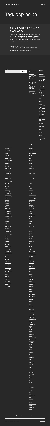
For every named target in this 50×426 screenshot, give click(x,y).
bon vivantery (20, 47)
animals (30, 155)
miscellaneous (32, 294)
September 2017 (8, 181)
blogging (31, 166)
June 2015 (7, 219)
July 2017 (7, 183)
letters (30, 277)
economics (31, 206)
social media (31, 362)
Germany (31, 238)
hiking (30, 246)
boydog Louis (32, 173)
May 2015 (7, 221)
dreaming (31, 205)
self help (31, 350)
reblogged (31, 342)
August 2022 (7, 150)
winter (30, 400)
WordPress (42, 421)
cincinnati (31, 190)
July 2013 (7, 256)
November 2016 (8, 193)
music (30, 302)
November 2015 (8, 213)
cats (30, 181)
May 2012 (7, 277)
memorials (31, 289)
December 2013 (8, 249)
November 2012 (8, 268)
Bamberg (31, 161)
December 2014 (8, 229)
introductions (32, 268)
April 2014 (7, 243)
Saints (30, 347)
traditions (31, 390)
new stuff (31, 306)
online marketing (32, 317)
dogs (30, 203)
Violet (30, 397)
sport (30, 367)
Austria (30, 158)
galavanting (23, 48)
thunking (21, 46)
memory (31, 291)
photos (30, 329)
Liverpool (34, 48)
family (30, 221)
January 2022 (8, 158)
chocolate (31, 185)
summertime (31, 370)
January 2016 (7, 209)
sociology (31, 364)
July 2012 (7, 274)
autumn (30, 160)
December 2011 (8, 286)
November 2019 (8, 173)
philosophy (31, 327)
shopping (31, 352)
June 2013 (7, 258)
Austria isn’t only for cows (32, 83)
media (30, 287)
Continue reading (25, 41)
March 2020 (7, 166)
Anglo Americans (32, 153)
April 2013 (7, 261)
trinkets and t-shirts (28, 50)
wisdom (30, 402)
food (30, 228)
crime (30, 191)
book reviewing (32, 171)
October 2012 (8, 269)
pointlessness (32, 334)
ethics (30, 216)
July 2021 (7, 161)
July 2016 (7, 200)
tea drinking (31, 372)
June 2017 (7, 185)
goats (30, 239)
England (30, 213)
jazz (30, 272)
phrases (30, 331)
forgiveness (31, 231)
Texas (30, 375)
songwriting (31, 365)
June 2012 (7, 276)
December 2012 (8, 266)
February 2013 (8, 263)
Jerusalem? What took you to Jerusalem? (32, 73)
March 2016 (7, 206)
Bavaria (30, 165)
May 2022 (7, 153)
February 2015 (8, 226)
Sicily (30, 354)
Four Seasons (18, 48)
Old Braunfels (32, 316)
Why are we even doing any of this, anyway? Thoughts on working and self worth (32, 78)
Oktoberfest (31, 314)
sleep (30, 359)
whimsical (31, 399)
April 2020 (7, 165)
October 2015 (8, 214)
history (30, 248)
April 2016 (7, 205)
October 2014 (8, 233)
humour (30, 258)
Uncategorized (32, 395)
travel (30, 394)
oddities (30, 312)
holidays (31, 249)
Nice (15, 50)
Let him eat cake (29, 48)
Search (6, 69)
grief (30, 243)
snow (30, 360)
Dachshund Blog (32, 198)
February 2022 (8, 156)
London (38, 48)
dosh (24, 47)
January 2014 (7, 248)
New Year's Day (32, 307)
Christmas (31, 186)
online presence (32, 319)
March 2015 (7, 224)
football (30, 229)
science (30, 349)
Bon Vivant (15, 47)
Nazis (30, 304)
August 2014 (7, 236)
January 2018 (7, 180)
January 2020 (8, 170)
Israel (30, 269)
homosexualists (32, 251)
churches (31, 188)
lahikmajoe (41, 73)
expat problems (32, 219)
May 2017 (7, 186)
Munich (30, 301)
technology (31, 374)
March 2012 (7, 281)
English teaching (32, 214)
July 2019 (7, 175)
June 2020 (7, 163)
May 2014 (7, 241)
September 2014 (8, 234)
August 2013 (7, 254)
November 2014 (8, 231)
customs (31, 196)
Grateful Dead (32, 241)
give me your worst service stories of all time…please (32, 87)
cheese (30, 183)
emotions (31, 209)
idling (30, 259)
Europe (30, 218)
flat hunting (31, 226)
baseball (30, 163)
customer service (32, 195)
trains (30, 392)
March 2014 (7, 244)
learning (30, 276)
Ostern (30, 321)
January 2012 (7, 284)
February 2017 (8, 191)
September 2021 (8, 160)
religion (30, 344)
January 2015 (7, 228)
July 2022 (7, 151)
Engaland (31, 211)
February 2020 (8, 168)
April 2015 (7, 223)
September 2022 (8, 148)
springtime (31, 369)
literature (31, 279)
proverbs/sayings (32, 337)
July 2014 (7, 238)
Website (43, 4)
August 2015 (7, 218)
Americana (31, 150)
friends (30, 233)
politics (30, 336)
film (30, 223)
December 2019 (8, 171)
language (31, 274)
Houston (31, 253)
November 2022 (8, 146)
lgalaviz (40, 104)
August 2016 (7, 198)
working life (31, 407)
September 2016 (8, 196)
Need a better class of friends (42, 80)
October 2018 (8, 176)
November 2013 (8, 251)
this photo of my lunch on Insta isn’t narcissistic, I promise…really (32, 91)
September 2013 (8, 253)
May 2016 (7, 203)
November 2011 (8, 287)
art (29, 156)
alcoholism (31, 148)
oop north (19, 50)
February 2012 (8, 282)
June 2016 (7, 201)
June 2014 (7, 239)
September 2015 (8, 216)
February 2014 (8, 246)
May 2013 (7, 259)
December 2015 (8, 211)
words (30, 405)
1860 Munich (31, 146)
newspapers (31, 309)
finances (17, 46)
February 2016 (8, 208)
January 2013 (7, 264)
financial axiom (13, 48)
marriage (31, 286)
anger (30, 151)
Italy (30, 271)
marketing (31, 284)
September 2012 (8, 271)
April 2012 (7, 279)
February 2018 (8, 178)
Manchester (12, 50)
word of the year (32, 404)
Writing (30, 409)
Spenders (23, 50)
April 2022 (7, 155)
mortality (31, 299)
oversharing (31, 322)
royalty (30, 345)
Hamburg (31, 244)
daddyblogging (32, 200)
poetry (30, 332)
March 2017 (7, 190)
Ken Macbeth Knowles (12, 4)
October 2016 (8, 195)
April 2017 (7, 188)
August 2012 (7, 272)
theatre (30, 377)
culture (30, 193)
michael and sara (32, 292)
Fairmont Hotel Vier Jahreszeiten (31, 47)
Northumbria (31, 311)
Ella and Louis (32, 208)
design (30, 201)
